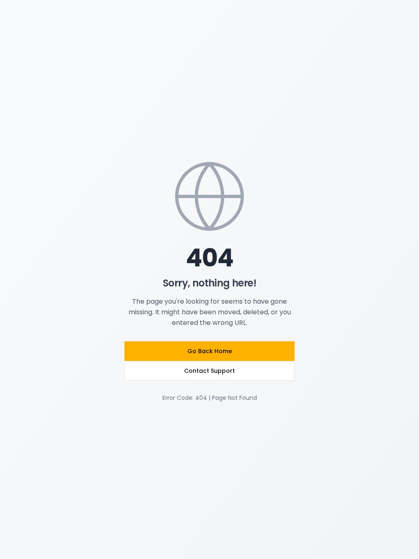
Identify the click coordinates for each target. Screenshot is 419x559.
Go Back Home (209, 351)
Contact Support (209, 371)
